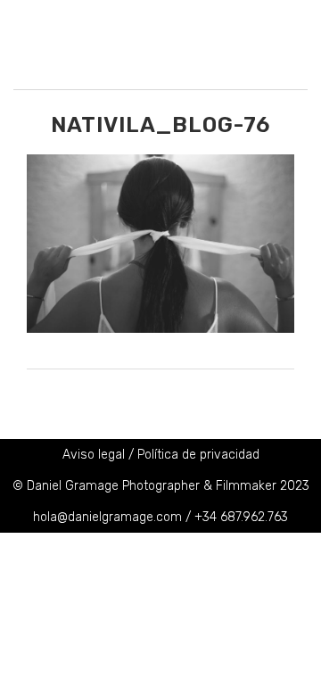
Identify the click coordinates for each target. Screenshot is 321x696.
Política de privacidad (198, 454)
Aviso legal (93, 454)
